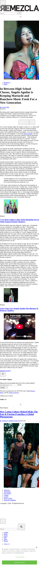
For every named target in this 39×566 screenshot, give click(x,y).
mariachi (2, 370)
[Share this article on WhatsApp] (2, 123)
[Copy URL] (24, 122)
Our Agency (7, 493)
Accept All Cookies (19, 562)
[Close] (36, 547)
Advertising (7, 492)
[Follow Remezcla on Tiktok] (21, 406)
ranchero (8, 370)
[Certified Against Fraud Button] (7, 511)
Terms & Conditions (10, 500)
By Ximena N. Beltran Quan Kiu (10, 421)
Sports (6, 536)
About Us (7, 490)
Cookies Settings (20, 557)
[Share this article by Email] (16, 123)
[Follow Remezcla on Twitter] (7, 406)
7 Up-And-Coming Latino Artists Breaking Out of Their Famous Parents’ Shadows (19, 221)
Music (5, 84)
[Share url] (32, 122)
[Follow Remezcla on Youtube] (16, 406)
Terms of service (14, 392)
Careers (6, 497)
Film (5, 537)
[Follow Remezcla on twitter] (7, 18)
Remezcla (7, 82)
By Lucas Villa (4, 107)
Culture (6, 532)
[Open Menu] (3, 2)
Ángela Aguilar (27, 133)
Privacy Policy (8, 498)
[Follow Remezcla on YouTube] (16, 18)
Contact (6, 495)
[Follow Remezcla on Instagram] (11, 18)
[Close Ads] (3, 374)
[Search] (19, 13)
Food (5, 539)
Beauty (6, 541)
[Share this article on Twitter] (11, 123)
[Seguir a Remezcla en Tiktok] (21, 18)
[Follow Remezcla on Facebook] (2, 18)
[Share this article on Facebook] (7, 123)
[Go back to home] (19, 518)
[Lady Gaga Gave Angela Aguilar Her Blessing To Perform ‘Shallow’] (11, 301)
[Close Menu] (3, 521)
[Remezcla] (19, 11)
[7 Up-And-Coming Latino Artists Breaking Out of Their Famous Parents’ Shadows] (11, 213)
